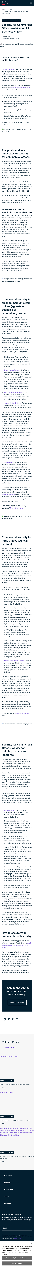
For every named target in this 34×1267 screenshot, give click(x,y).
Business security (8, 69)
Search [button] (26, 3)
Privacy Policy (17, 1238)
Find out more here (16, 508)
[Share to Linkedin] (8, 1019)
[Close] (32, 1244)
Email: (5, 1228)
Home (3, 9)
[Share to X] (12, 1019)
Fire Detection (9, 810)
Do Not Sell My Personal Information (17, 1258)
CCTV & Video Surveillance (13, 392)
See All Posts (10, 1047)
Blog (11, 9)
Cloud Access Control (21, 713)
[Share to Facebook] (5, 1019)
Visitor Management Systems (14, 661)
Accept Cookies (17, 1263)
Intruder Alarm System (11, 370)
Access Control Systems (12, 403)
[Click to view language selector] (23, 3)
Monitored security (8, 462)
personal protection (8, 494)
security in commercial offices (21, 87)
